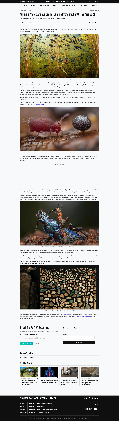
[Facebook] (87, 398)
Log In (90, 1)
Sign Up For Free (27, 343)
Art (21, 357)
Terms (54, 418)
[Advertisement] (59, 176)
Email (64, 334)
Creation (31, 406)
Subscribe (79, 342)
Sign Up (96, 1)
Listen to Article (32, 22)
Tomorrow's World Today (44, 403)
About (22, 406)
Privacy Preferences (67, 418)
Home (25, 5)
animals (67, 314)
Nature (29, 10)
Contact (22, 409)
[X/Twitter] (84, 398)
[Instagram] (89, 398)
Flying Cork (85, 418)
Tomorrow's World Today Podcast (47, 409)
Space (88, 378)
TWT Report (40, 406)
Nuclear (69, 378)
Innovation (43, 378)
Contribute (23, 412)
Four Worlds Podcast (43, 412)
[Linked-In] (92, 398)
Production (63, 378)
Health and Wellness (51, 378)
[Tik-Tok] (98, 398)
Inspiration (23, 10)
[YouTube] (95, 398)
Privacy (59, 418)
